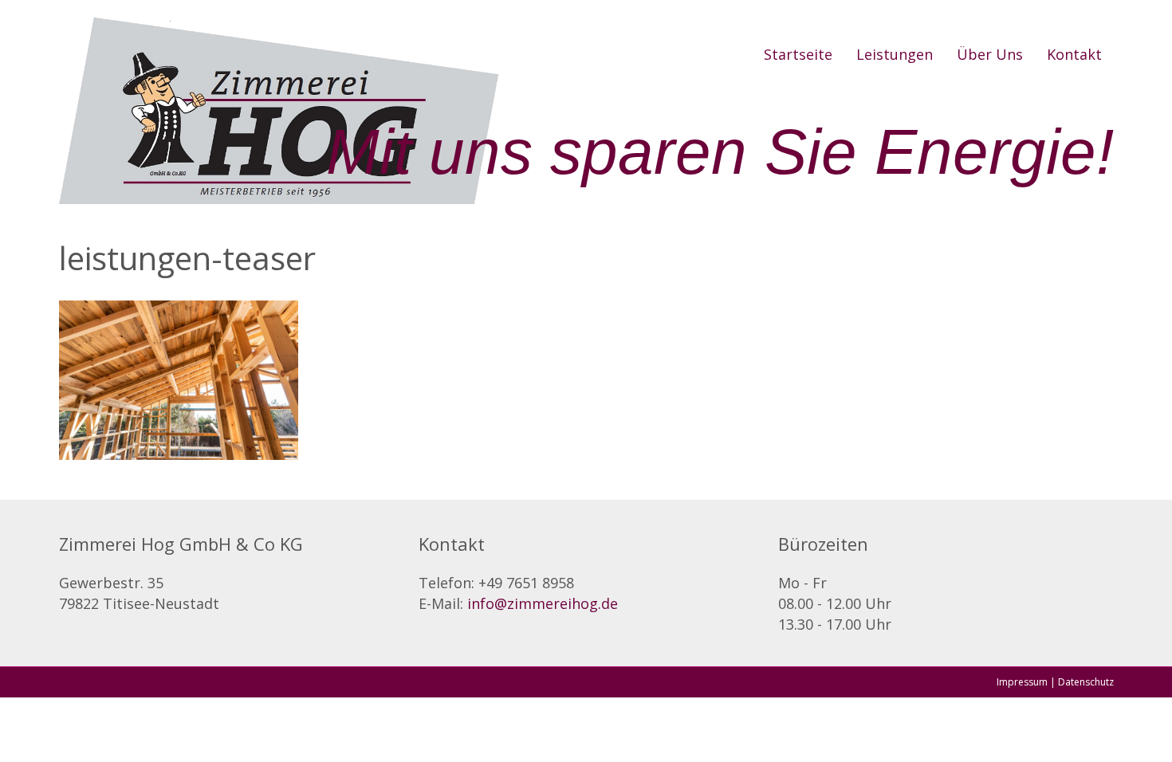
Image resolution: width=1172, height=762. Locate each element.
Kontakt (1074, 54)
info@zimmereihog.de (542, 603)
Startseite (798, 54)
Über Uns (990, 54)
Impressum (1022, 682)
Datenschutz (1086, 682)
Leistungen (894, 54)
